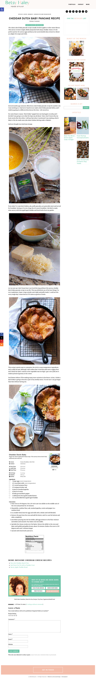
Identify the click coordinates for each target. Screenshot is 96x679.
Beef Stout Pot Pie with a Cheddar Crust (22, 565)
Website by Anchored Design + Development (58, 676)
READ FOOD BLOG (38, 591)
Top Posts (40, 599)
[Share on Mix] (1, 344)
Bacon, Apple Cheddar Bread (19, 567)
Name (10, 634)
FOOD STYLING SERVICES (38, 588)
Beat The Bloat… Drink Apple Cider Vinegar (70, 138)
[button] (2, 9)
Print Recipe (39, 25)
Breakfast (30, 14)
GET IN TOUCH (48, 670)
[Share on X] (1, 338)
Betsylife (19, 4)
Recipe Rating (12, 613)
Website (10, 644)
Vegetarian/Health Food (49, 599)
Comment (11, 619)
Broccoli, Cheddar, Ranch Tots (19, 563)
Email (10, 639)
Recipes (25, 14)
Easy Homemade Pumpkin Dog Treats (83, 161)
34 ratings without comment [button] (34, 604)
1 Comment (37, 21)
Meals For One (29, 599)
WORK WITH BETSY (52, 591)
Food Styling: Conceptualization (83, 137)
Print (55, 469)
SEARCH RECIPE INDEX (52, 588)
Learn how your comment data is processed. (43, 655)
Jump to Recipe (30, 25)
